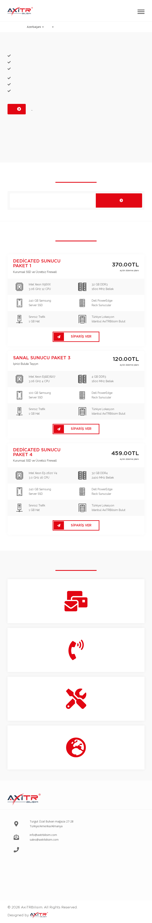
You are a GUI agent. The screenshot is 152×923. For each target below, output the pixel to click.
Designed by (19, 915)
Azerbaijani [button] (34, 27)
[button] (52, 27)
